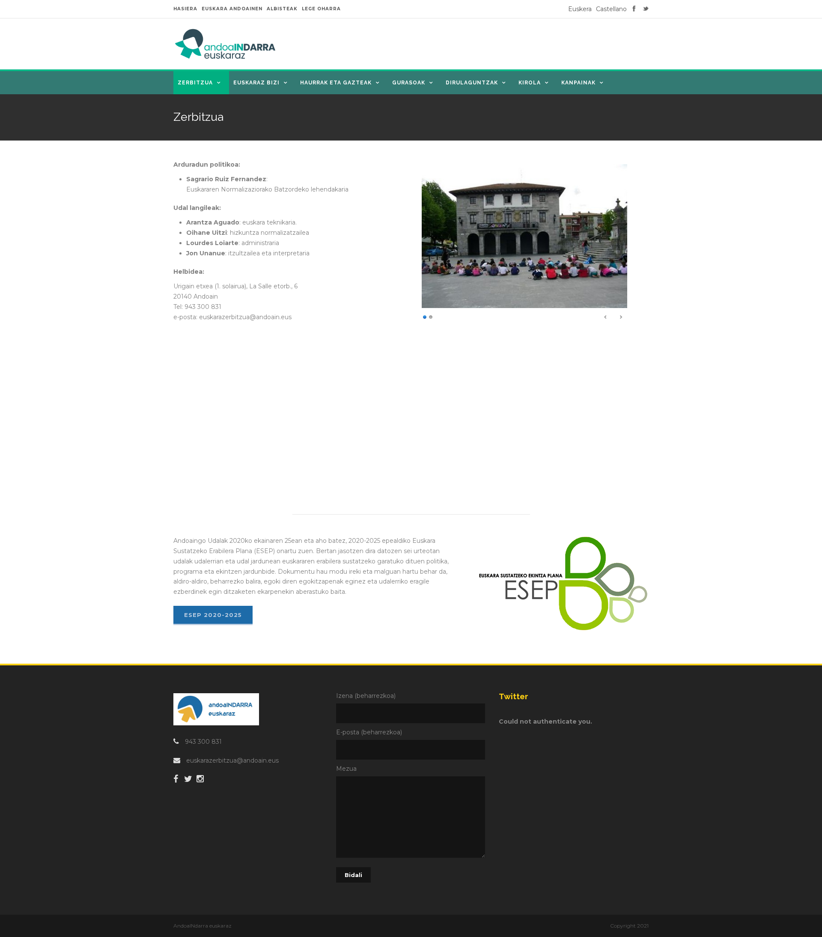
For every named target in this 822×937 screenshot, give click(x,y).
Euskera (580, 9)
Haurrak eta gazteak (336, 83)
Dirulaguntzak (472, 83)
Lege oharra (321, 9)
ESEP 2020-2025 (213, 614)
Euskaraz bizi (256, 83)
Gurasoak (408, 83)
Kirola (529, 83)
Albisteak (282, 9)
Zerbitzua (195, 83)
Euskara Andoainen (232, 9)
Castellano (611, 9)
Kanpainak (578, 83)
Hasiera (185, 9)
